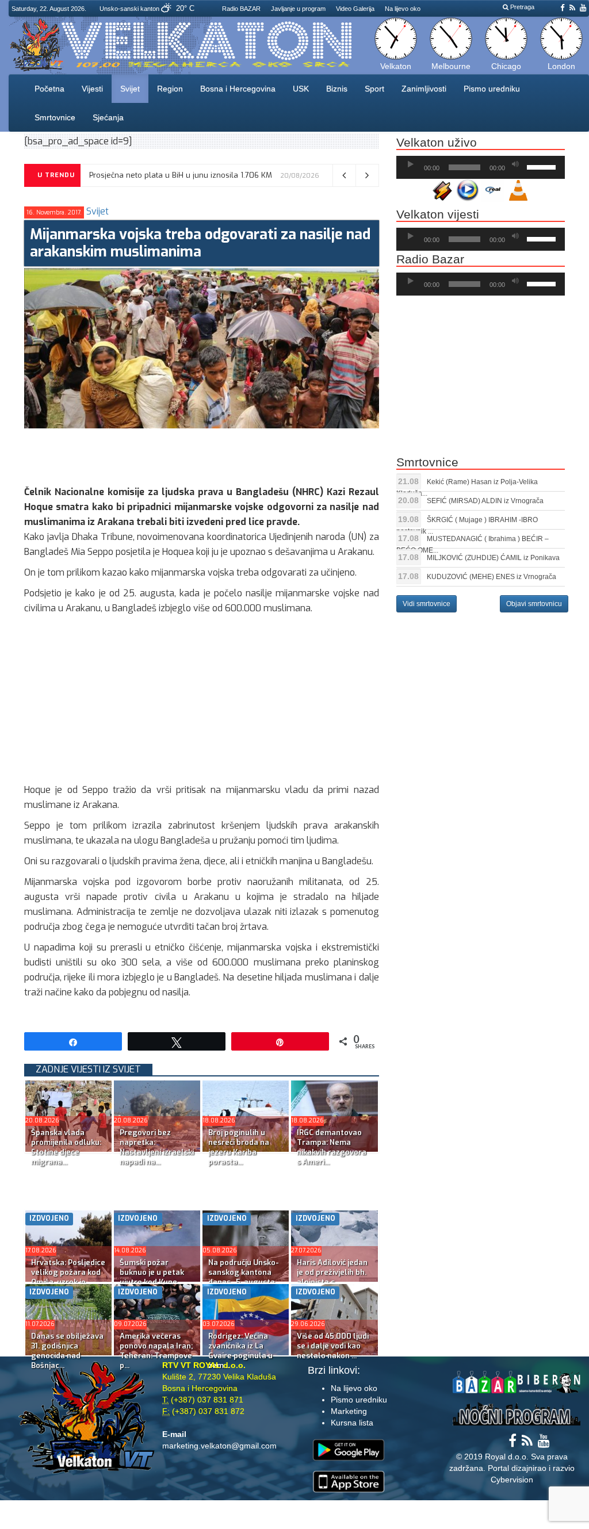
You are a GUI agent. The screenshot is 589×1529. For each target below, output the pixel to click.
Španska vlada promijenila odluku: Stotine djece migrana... (66, 1147)
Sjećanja (108, 117)
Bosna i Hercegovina (238, 88)
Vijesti (92, 88)
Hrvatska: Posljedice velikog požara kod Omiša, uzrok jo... (68, 1272)
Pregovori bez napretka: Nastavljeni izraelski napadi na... (157, 1147)
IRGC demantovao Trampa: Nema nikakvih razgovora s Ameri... (331, 1147)
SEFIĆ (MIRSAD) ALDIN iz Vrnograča (485, 501)
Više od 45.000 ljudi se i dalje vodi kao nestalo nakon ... (333, 1346)
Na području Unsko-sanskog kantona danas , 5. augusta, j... (243, 1277)
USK (301, 88)
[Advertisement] (233, 454)
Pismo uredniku (492, 88)
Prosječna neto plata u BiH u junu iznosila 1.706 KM (180, 175)
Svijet (130, 88)
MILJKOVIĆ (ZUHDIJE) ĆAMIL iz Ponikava (493, 558)
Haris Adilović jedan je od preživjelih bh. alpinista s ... (332, 1272)
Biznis (336, 88)
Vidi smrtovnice (426, 604)
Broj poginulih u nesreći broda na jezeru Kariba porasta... (238, 1147)
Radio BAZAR (241, 8)
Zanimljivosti (423, 88)
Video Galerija (355, 8)
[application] (480, 167)
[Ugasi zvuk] (515, 164)
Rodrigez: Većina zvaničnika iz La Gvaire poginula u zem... (240, 1350)
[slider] (543, 166)
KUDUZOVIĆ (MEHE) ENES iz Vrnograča (491, 577)
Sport (374, 88)
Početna (49, 88)
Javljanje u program (298, 8)
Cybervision (512, 1479)
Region (170, 88)
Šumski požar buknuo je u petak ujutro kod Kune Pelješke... (152, 1277)
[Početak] (410, 164)
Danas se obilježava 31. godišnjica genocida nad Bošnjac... (67, 1350)
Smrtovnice (55, 117)
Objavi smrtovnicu (534, 604)
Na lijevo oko (402, 8)
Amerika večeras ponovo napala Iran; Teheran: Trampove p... (156, 1350)
